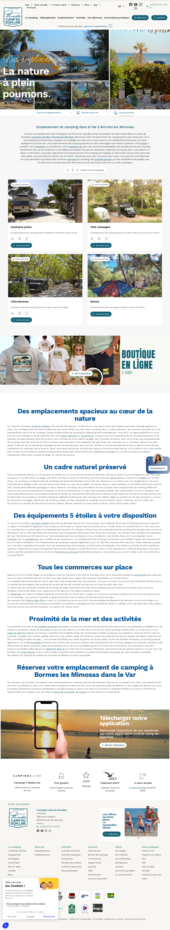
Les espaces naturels (121, 864)
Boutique (31, 7)
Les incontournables (125, 870)
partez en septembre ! (96, 26)
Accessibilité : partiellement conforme (108, 919)
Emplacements (66, 17)
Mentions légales (60, 919)
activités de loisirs (104, 159)
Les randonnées (123, 858)
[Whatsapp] (135, 8)
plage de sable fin (16, 633)
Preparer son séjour (151, 854)
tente (143, 143)
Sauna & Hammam (97, 878)
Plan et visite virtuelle (14, 868)
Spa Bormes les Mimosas (135, 919)
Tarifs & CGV (148, 850)
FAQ (144, 858)
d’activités (36, 642)
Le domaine (14, 862)
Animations (67, 858)
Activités (80, 17)
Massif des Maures (55, 649)
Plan (27, 5)
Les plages (120, 850)
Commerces (94, 858)
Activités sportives (70, 850)
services (72, 159)
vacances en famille (64, 692)
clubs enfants (27, 652)
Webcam (75, 5)
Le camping (31, 17)
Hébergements (48, 17)
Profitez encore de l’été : (70, 26)
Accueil (11, 804)
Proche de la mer (90, 112)
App (95, 5)
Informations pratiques (116, 17)
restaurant (15, 594)
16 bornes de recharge (66, 552)
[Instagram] (140, 4)
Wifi (143, 862)
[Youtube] (135, 4)
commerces (140, 575)
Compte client (59, 5)
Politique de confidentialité (80, 919)
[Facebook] (131, 4)
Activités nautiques (71, 854)
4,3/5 (86, 781)
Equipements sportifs (94, 864)
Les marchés (121, 854)
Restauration (94, 874)
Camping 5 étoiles (17, 850)
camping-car (75, 146)
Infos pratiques (150, 847)
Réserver (39, 847)
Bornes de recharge (98, 854)
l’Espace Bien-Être (35, 600)
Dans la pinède (126, 112)
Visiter (118, 847)
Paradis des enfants (71, 862)
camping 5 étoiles (40, 137)
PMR (90, 870)
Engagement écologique (14, 856)
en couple (81, 692)
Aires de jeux (94, 850)
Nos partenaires (69, 870)
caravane (40, 146)
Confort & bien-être (71, 866)
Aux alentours (94, 17)
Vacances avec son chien (151, 876)
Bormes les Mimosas (63, 137)
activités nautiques (47, 626)
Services (93, 847)
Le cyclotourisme (123, 874)
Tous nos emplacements (48, 112)
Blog (87, 5)
